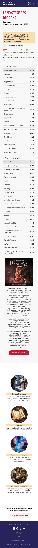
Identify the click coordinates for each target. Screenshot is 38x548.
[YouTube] (24, 528)
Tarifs (19, 537)
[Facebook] (17, 528)
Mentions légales (19, 540)
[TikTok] (20, 528)
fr (29, 3)
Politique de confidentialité (19, 544)
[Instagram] (14, 528)
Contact (19, 533)
